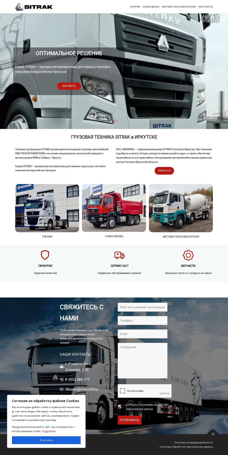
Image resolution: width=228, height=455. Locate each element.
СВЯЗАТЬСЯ (164, 170)
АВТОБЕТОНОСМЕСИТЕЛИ (179, 6)
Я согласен (46, 440)
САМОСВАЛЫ (151, 6)
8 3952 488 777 (77, 379)
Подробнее (49, 431)
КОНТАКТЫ (205, 6)
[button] (5, 71)
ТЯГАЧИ (135, 6)
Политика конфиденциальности (193, 442)
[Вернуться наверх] (213, 434)
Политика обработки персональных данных (186, 446)
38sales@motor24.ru (81, 389)
